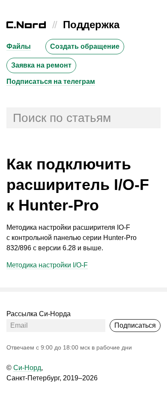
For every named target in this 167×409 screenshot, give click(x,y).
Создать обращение (84, 46)
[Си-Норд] (26, 26)
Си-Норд (27, 367)
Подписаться (135, 325)
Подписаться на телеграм (50, 81)
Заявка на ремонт (41, 65)
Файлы (18, 46)
